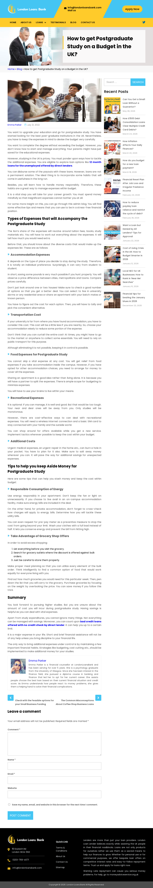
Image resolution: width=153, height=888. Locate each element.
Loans (39, 22)
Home (13, 22)
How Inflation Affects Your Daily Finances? (132, 145)
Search (138, 82)
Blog (73, 22)
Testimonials (58, 22)
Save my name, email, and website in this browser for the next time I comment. (55, 804)
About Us (26, 22)
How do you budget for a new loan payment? (133, 164)
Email (11, 773)
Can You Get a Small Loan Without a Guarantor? (134, 103)
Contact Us (88, 22)
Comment (14, 729)
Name (12, 759)
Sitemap (60, 867)
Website (12, 788)
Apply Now (132, 9)
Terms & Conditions (61, 849)
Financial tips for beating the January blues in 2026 (134, 297)
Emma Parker (15, 124)
